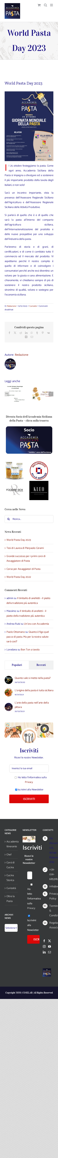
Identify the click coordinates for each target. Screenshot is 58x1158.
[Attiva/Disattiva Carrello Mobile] (39, 5)
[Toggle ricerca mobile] (45, 5)
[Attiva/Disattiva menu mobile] (51, 5)
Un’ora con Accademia (36, 624)
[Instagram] (44, 946)
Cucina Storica (10, 877)
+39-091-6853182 (50, 874)
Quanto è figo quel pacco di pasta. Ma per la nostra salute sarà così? (27, 637)
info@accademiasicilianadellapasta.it (50, 886)
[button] (7, 394)
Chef (8, 854)
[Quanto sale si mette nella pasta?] (9, 678)
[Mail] (49, 952)
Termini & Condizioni (50, 911)
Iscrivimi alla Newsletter (30, 789)
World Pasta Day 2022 (18, 577)
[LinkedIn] (44, 952)
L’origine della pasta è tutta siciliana (34, 690)
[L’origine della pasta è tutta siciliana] (9, 691)
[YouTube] (49, 946)
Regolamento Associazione (50, 925)
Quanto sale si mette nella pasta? (33, 678)
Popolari (17, 665)
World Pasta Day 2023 (18, 540)
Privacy (29, 782)
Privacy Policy (50, 896)
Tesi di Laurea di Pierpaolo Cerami (25, 548)
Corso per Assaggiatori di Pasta (23, 569)
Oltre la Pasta (10, 898)
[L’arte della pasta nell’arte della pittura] (9, 705)
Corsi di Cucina (10, 865)
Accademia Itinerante (11, 844)
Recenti (41, 665)
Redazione (11, 306)
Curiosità (33, 306)
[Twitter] (49, 940)
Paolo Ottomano (15, 632)
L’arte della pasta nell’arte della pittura (32, 705)
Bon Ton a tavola (30, 649)
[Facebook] (44, 940)
